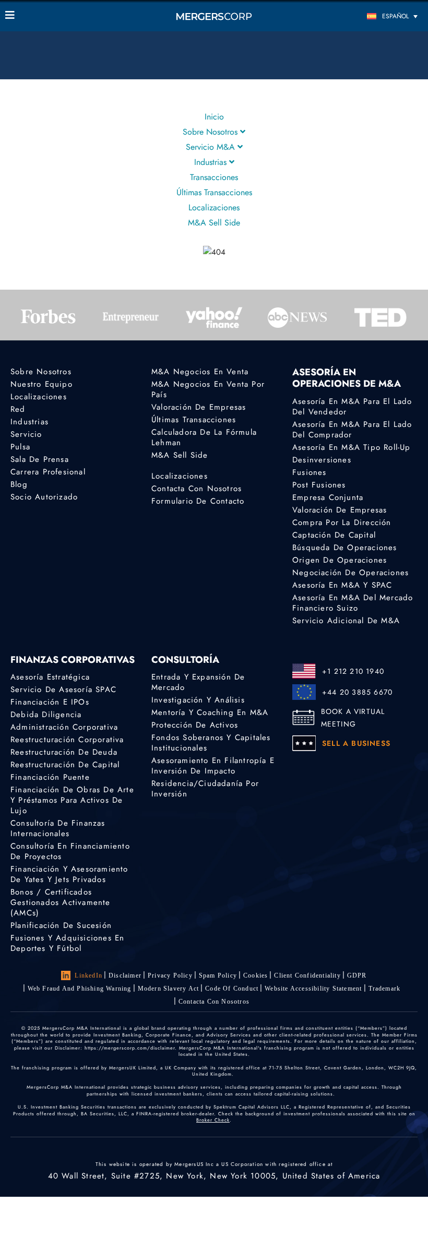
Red (18, 409)
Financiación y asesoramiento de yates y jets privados (69, 874)
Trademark (384, 988)
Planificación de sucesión (61, 925)
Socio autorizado (44, 497)
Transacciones (214, 177)
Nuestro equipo (41, 384)
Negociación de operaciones (350, 572)
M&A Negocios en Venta (199, 371)
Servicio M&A (211, 147)
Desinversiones (321, 460)
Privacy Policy (170, 975)
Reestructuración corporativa (67, 739)
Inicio (214, 117)
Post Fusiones (319, 485)
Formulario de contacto (197, 501)
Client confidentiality (307, 975)
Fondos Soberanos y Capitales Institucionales (211, 742)
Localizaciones (214, 207)
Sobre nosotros (41, 371)
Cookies (255, 975)
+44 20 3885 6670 (357, 692)
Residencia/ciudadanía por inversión (205, 788)
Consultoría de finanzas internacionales (57, 828)
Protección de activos (194, 725)
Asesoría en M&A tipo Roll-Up (351, 447)
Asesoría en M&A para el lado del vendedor (352, 406)
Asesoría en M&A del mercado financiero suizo (352, 602)
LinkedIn (88, 975)
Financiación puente (50, 777)
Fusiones (309, 472)
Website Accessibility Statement (313, 988)
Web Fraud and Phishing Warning (80, 988)
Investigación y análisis (198, 700)
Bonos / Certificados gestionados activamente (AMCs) (60, 902)
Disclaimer (125, 975)
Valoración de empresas (198, 407)
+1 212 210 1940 (353, 671)
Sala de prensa (39, 459)
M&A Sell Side (214, 223)
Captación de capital (334, 535)
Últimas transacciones (214, 192)
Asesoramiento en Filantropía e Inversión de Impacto (213, 765)
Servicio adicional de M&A (346, 620)
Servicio (26, 434)
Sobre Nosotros (211, 132)
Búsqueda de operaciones (344, 547)
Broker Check (213, 1119)
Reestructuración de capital (65, 764)
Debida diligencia (45, 714)
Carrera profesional (48, 472)
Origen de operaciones (339, 560)
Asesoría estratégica (50, 677)
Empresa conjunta (327, 497)
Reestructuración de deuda (63, 752)
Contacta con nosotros (196, 488)
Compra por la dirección (341, 522)
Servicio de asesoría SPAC (63, 689)
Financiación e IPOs (49, 702)
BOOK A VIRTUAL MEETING (353, 717)
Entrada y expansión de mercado (198, 682)
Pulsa (20, 447)
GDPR (357, 975)
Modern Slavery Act (168, 988)
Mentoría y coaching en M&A (209, 712)
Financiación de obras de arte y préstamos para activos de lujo (72, 800)
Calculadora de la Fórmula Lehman (204, 437)
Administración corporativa (64, 727)
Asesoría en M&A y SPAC (342, 585)
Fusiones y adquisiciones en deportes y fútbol (67, 943)
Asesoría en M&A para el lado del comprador (352, 429)
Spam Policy (218, 975)
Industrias (211, 162)
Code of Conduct (231, 988)
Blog (19, 484)
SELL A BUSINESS (356, 743)
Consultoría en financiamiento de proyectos (70, 851)
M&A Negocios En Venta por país (208, 389)
